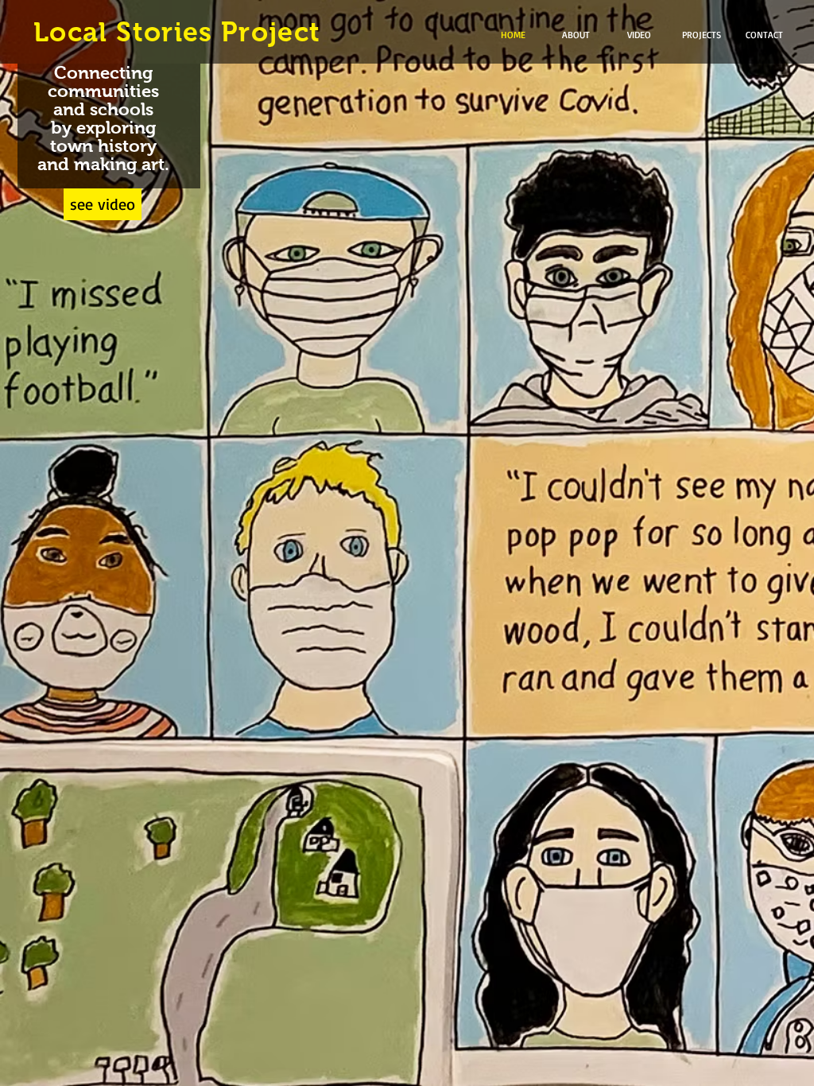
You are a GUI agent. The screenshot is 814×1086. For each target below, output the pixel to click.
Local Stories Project (177, 32)
